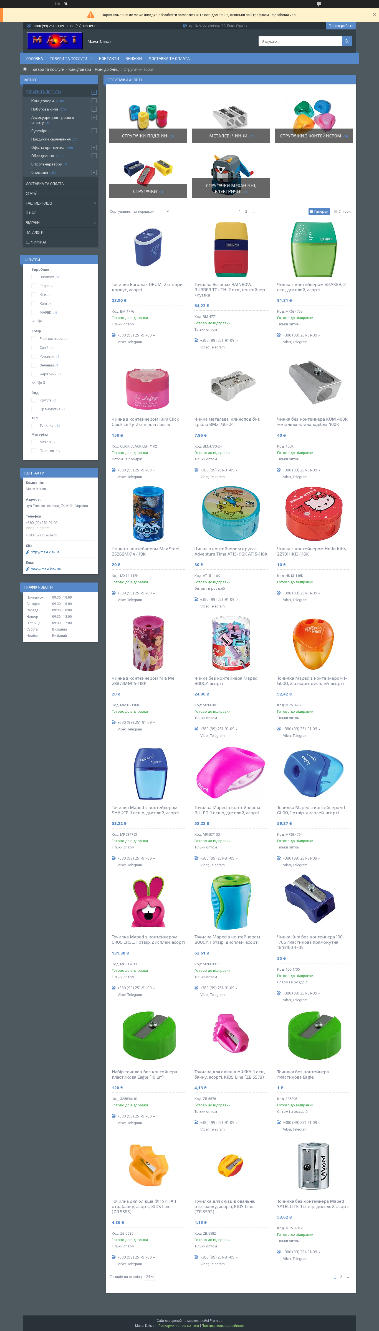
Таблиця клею (39, 203)
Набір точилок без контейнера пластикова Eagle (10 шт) (144, 1074)
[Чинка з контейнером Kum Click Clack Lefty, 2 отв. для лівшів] (148, 384)
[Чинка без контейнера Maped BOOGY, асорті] (231, 643)
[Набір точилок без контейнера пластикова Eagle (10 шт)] (148, 1037)
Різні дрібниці (107, 69)
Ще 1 (41, 321)
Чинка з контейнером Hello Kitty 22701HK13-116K (311, 551)
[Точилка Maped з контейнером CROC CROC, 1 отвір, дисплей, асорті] (148, 902)
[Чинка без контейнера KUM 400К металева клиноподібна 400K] (313, 384)
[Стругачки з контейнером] (314, 118)
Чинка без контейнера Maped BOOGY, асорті (225, 680)
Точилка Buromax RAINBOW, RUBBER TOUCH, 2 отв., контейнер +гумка (229, 289)
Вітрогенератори (46, 164)
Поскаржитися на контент (178, 1326)
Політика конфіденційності (223, 1326)
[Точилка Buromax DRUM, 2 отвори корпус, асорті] (148, 249)
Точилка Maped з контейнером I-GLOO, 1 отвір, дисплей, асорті (312, 810)
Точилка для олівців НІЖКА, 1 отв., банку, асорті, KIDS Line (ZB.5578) (229, 1074)
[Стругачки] (148, 173)
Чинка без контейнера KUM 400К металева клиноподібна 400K (312, 421)
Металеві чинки (228, 135)
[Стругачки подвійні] (148, 118)
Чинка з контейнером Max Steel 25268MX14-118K (146, 551)
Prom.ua (216, 1321)
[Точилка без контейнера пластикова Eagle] (313, 1037)
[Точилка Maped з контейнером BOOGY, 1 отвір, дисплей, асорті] (231, 902)
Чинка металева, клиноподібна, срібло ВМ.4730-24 (227, 421)
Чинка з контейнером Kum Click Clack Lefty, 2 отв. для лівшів (145, 421)
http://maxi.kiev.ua (45, 552)
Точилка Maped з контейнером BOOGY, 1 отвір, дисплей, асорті (227, 939)
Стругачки (145, 191)
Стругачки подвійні (145, 135)
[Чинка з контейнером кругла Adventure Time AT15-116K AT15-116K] (231, 514)
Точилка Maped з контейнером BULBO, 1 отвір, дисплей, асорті (227, 810)
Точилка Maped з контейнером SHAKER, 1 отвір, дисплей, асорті (145, 810)
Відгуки (33, 222)
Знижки (134, 58)
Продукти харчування (51, 139)
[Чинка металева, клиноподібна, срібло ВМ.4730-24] (231, 384)
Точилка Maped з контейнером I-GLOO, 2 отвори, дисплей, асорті (312, 680)
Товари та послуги (68, 58)
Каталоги (35, 232)
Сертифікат (36, 242)
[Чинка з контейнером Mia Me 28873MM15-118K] (148, 643)
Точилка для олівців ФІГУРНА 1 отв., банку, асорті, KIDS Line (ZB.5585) (144, 1206)
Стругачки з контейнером (310, 135)
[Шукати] (347, 41)
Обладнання (42, 155)
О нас (31, 213)
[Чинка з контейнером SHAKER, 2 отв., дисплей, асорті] (313, 249)
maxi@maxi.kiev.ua (46, 569)
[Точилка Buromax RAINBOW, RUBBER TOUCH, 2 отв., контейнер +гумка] (231, 249)
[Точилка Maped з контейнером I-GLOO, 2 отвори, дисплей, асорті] (313, 643)
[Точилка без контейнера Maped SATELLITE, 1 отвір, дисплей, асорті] (313, 1166)
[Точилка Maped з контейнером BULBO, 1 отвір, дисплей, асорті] (231, 772)
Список (344, 211)
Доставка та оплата (169, 58)
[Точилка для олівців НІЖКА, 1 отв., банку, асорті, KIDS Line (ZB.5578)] (231, 1037)
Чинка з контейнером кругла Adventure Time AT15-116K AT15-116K (230, 551)
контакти (109, 58)
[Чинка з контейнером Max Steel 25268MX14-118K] (148, 514)
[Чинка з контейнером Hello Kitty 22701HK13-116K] (313, 514)
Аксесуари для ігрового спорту (52, 120)
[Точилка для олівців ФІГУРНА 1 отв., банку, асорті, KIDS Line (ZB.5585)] (148, 1166)
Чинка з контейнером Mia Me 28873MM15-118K (143, 680)
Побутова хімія (44, 109)
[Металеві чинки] (231, 118)
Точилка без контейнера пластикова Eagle (303, 1074)
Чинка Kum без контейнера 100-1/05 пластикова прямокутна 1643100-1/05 (311, 942)
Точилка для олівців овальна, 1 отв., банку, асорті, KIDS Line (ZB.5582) (226, 1206)
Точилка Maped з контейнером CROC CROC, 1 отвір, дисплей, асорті (148, 939)
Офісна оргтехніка (47, 147)
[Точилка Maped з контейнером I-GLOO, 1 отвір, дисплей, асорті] (313, 772)
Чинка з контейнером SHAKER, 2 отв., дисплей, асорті (311, 287)
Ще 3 (41, 383)
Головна (34, 58)
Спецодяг (40, 172)
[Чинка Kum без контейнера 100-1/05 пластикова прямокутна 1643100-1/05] (313, 902)
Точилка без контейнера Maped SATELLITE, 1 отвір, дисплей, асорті (313, 1203)
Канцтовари (80, 69)
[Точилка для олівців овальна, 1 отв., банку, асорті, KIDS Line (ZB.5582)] (231, 1166)
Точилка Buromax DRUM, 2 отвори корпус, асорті (147, 287)
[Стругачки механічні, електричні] (231, 173)
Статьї (31, 193)
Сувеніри (39, 130)
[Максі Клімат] (55, 41)
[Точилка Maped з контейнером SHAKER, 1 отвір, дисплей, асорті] (148, 772)
